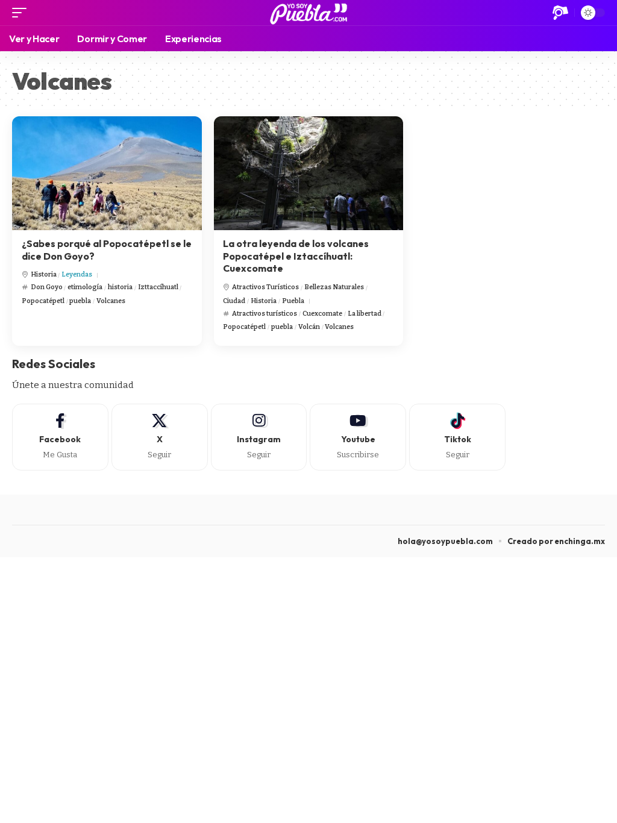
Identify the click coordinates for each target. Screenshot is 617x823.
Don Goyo (47, 287)
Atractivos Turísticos (265, 287)
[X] (159, 437)
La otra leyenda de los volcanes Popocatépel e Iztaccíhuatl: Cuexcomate (296, 256)
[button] (22, 12)
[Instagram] (259, 437)
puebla (80, 301)
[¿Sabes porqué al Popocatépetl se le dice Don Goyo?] (107, 173)
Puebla (293, 301)
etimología (84, 287)
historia (120, 287)
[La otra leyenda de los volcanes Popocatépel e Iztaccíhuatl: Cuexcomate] (309, 173)
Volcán (309, 327)
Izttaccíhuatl (158, 287)
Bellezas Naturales (334, 287)
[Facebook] (60, 437)
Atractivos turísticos (264, 314)
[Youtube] (358, 437)
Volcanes (110, 301)
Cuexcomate (322, 314)
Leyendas (76, 274)
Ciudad (234, 301)
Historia (44, 274)
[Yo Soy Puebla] (308, 12)
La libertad (364, 314)
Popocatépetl (43, 301)
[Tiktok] (457, 437)
